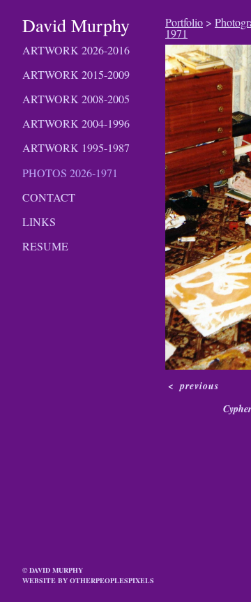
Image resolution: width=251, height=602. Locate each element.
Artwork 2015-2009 (76, 74)
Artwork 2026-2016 (76, 50)
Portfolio (184, 22)
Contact (48, 197)
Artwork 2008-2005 (76, 98)
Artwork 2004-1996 (76, 123)
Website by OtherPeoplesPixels (88, 580)
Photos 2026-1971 (70, 172)
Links (39, 221)
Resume (45, 246)
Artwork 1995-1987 (76, 147)
